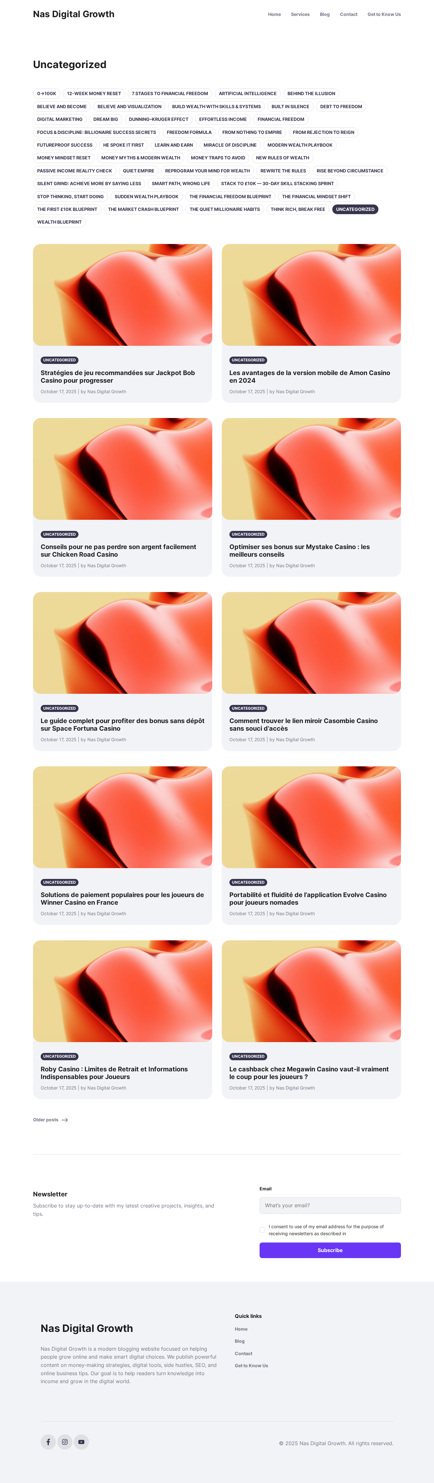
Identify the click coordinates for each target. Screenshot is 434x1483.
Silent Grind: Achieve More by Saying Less (89, 183)
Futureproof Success (64, 145)
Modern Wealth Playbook (300, 145)
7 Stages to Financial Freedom (170, 93)
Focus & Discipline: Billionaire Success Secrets (96, 132)
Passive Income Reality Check (74, 170)
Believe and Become (62, 106)
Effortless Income (223, 119)
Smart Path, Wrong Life (181, 183)
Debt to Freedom (341, 106)
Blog (325, 14)
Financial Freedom (281, 119)
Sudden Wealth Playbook (147, 196)
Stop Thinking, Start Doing (70, 196)
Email (266, 1188)
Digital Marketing (60, 119)
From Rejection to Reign (323, 132)
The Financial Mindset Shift (316, 196)
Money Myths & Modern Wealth (140, 157)
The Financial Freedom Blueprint (230, 196)
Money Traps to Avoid (218, 157)
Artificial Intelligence (248, 93)
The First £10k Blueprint (67, 209)
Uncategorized (355, 209)
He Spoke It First (123, 145)
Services (300, 14)
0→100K (46, 93)
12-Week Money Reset (94, 93)
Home (274, 14)
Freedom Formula (189, 132)
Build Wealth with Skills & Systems (216, 106)
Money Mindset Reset (64, 157)
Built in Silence (290, 106)
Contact (348, 14)
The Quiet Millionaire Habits (225, 209)
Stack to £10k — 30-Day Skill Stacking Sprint (277, 183)
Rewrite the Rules (283, 170)
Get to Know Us (384, 14)
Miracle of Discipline (230, 145)
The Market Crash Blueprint (143, 209)
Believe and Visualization (129, 106)
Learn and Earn (174, 145)
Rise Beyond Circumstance (350, 170)
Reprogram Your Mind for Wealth (207, 170)
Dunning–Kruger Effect (158, 119)
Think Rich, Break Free (298, 209)
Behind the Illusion (311, 93)
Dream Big (105, 119)
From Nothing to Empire (252, 132)
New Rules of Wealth (282, 157)
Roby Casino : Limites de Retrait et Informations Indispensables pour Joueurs (114, 1073)
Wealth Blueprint (59, 222)
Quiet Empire (138, 170)
